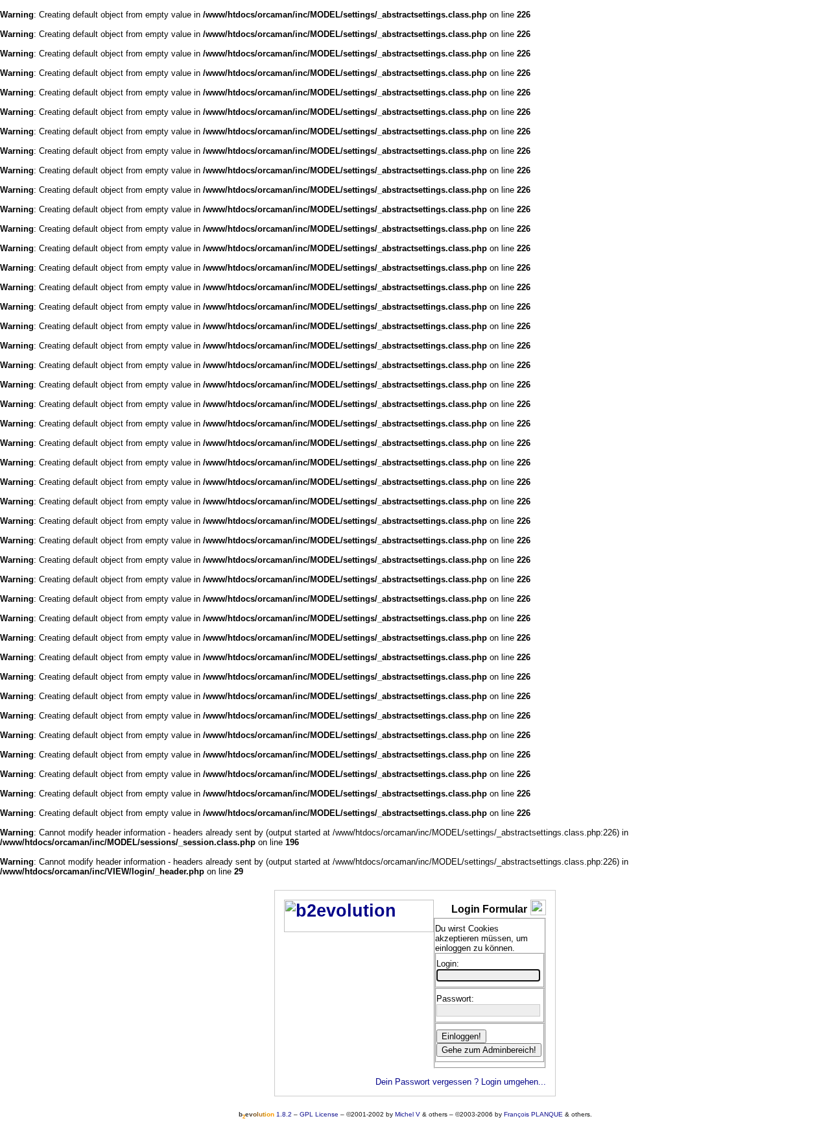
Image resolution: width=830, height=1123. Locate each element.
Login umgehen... (513, 1082)
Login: (447, 964)
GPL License (319, 1114)
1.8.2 (265, 1114)
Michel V (407, 1114)
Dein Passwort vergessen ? (427, 1082)
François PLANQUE (533, 1114)
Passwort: (455, 999)
